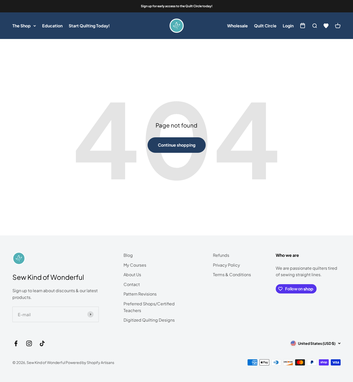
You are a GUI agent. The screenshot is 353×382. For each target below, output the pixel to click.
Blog (128, 255)
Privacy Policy (226, 265)
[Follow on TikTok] (42, 343)
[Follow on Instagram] (29, 343)
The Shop (21, 25)
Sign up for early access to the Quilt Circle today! (176, 6)
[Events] (302, 26)
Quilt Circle (265, 25)
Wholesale (237, 25)
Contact (132, 284)
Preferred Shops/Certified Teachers (149, 307)
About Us (132, 274)
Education (52, 25)
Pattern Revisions (140, 294)
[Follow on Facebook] (15, 343)
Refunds (221, 255)
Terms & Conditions (232, 274)
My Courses (135, 265)
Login (288, 25)
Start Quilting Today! (89, 25)
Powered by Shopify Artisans (90, 362)
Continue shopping (176, 145)
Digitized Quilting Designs (149, 320)
